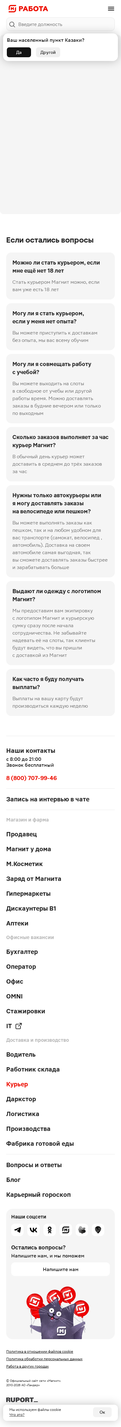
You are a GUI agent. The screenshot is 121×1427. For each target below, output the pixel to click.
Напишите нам (60, 1269)
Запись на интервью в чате (47, 799)
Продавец (21, 834)
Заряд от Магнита (33, 878)
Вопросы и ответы (34, 1165)
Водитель (21, 1054)
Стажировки (25, 1011)
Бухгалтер (22, 951)
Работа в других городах (27, 1366)
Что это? (17, 1414)
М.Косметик (24, 864)
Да (19, 52)
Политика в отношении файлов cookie (39, 1351)
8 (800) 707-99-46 (31, 778)
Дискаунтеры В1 (31, 908)
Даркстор (21, 1099)
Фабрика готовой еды (40, 1143)
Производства (28, 1128)
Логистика (22, 1114)
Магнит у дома (28, 849)
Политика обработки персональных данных (44, 1359)
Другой (48, 52)
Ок (102, 1412)
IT (9, 1026)
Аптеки (17, 923)
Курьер (17, 1084)
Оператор (21, 966)
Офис (14, 981)
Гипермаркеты (28, 893)
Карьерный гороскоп (38, 1194)
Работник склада (33, 1069)
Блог (13, 1179)
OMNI (14, 996)
